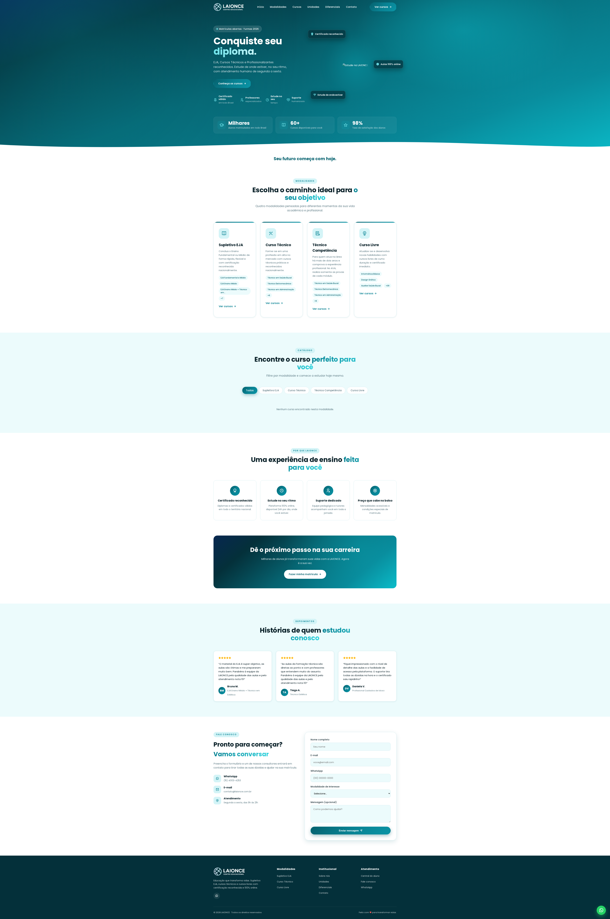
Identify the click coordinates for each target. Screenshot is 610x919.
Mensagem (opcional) (324, 802)
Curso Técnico (296, 390)
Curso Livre (357, 390)
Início (260, 7)
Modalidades (278, 7)
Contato (351, 7)
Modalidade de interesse (325, 786)
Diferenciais (332, 7)
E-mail (314, 755)
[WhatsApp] (217, 896)
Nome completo (320, 739)
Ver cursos (381, 7)
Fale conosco (368, 881)
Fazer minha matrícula (303, 574)
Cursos (296, 7)
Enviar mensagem (349, 830)
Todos (250, 390)
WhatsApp (317, 770)
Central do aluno (370, 876)
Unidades (313, 7)
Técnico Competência (328, 390)
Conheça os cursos (230, 83)
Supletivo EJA (271, 390)
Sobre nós (324, 876)
